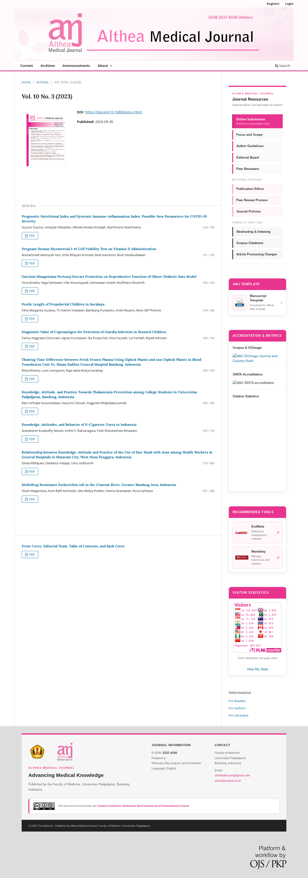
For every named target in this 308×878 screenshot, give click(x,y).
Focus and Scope (249, 134)
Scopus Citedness (249, 243)
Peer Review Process (252, 200)
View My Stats (257, 669)
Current (26, 65)
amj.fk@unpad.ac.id (228, 780)
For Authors (237, 708)
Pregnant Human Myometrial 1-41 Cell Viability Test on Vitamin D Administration (89, 249)
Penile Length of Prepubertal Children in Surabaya (63, 304)
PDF (31, 235)
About (103, 65)
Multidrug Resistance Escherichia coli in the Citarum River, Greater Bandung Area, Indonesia (99, 485)
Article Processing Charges (256, 254)
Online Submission (253, 121)
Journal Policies (248, 211)
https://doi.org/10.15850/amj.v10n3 (113, 112)
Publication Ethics (250, 189)
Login (289, 3)
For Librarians (238, 715)
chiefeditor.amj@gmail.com (232, 775)
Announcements (76, 65)
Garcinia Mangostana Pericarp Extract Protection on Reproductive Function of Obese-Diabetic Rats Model (109, 276)
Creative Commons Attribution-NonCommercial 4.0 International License (143, 805)
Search (284, 65)
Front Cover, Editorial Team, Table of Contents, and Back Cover (73, 546)
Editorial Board (247, 157)
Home (26, 82)
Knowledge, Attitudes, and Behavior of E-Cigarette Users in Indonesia (79, 424)
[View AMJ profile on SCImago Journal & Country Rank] (257, 358)
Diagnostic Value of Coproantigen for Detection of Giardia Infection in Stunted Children (94, 332)
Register (273, 3)
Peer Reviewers (247, 169)
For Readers (237, 701)
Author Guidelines (249, 146)
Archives (48, 65)
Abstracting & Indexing (253, 231)
